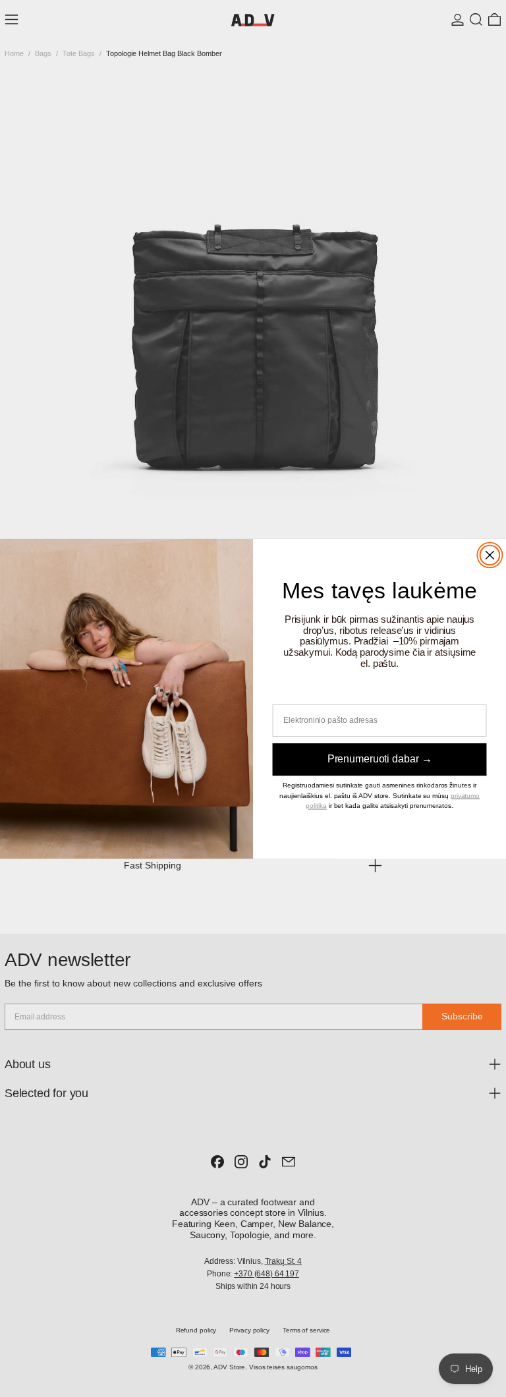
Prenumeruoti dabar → (379, 758)
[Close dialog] (490, 555)
